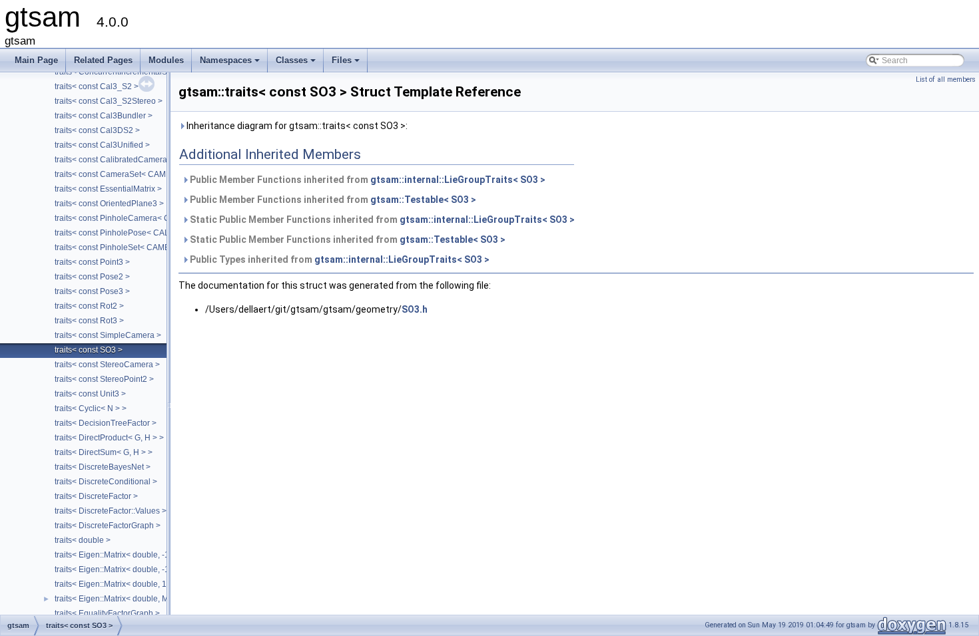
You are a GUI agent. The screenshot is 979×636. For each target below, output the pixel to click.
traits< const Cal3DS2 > (97, 130)
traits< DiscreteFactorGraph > (108, 525)
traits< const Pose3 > (92, 291)
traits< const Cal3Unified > (102, 145)
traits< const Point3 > (92, 262)
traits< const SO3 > (89, 350)
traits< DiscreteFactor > (96, 496)
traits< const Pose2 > (92, 276)
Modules (166, 60)
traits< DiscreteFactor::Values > (110, 511)
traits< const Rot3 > (89, 320)
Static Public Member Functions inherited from (381, 219)
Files (347, 64)
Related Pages (103, 60)
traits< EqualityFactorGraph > (107, 613)
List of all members (946, 79)
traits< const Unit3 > (90, 393)
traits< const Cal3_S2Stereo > (109, 101)
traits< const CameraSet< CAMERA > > (125, 174)
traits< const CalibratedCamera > (114, 159)
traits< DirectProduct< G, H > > (109, 437)
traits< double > (83, 540)
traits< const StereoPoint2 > (104, 379)
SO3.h (415, 309)
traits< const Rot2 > (89, 306)
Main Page (36, 60)
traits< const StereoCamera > (107, 364)
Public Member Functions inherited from (366, 179)
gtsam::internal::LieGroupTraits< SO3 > (457, 179)
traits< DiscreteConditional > (106, 481)
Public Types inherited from (339, 259)
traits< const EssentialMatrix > (108, 189)
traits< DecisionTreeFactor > (106, 423)
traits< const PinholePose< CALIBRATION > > (137, 233)
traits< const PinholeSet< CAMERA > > (124, 247)
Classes (297, 64)
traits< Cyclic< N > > (91, 408)
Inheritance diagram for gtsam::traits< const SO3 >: (296, 125)
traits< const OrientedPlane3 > (109, 203)
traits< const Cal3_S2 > (97, 86)
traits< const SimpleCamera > (108, 335)
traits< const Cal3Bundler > (104, 115)
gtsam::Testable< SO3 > (423, 199)
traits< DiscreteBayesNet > (103, 467)
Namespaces (231, 64)
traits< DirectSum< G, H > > (104, 452)
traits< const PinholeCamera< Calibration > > (136, 218)
